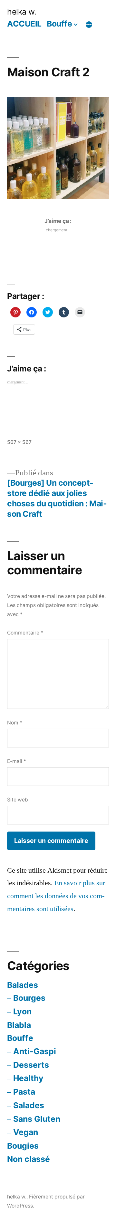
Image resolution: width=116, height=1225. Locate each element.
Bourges (29, 998)
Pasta (24, 1092)
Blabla (19, 1025)
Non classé (28, 1159)
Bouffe (59, 23)
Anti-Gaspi (34, 1051)
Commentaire (25, 633)
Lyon (22, 1011)
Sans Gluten (36, 1119)
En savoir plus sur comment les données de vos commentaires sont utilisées (56, 895)
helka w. (21, 12)
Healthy (28, 1078)
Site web (17, 800)
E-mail (16, 761)
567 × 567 (19, 442)
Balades (22, 985)
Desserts (31, 1065)
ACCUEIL (24, 23)
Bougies (23, 1146)
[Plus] (89, 25)
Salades (28, 1105)
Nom (14, 723)
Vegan (25, 1132)
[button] (58, 148)
